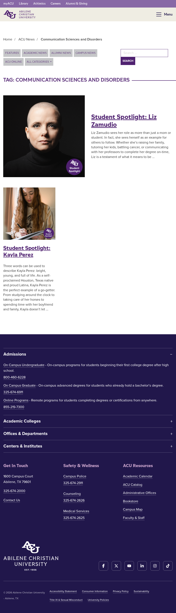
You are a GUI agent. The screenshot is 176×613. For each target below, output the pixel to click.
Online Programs (15, 400)
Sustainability (141, 591)
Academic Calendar (137, 476)
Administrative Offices (139, 493)
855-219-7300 (13, 407)
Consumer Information (95, 591)
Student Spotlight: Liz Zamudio (124, 121)
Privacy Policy (121, 591)
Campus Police (74, 476)
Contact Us (11, 500)
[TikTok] (168, 566)
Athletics (39, 3)
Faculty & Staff (133, 518)
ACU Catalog (132, 485)
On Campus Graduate (19, 385)
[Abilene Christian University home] (19, 14)
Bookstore (130, 501)
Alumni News (61, 53)
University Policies (98, 599)
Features (12, 53)
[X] (116, 566)
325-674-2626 (74, 500)
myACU (8, 3)
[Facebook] (103, 566)
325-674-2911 (73, 483)
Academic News (35, 53)
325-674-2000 (14, 491)
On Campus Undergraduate (23, 365)
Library (23, 3)
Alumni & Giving (76, 3)
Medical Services (76, 511)
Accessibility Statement (63, 591)
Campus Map (133, 509)
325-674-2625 (74, 518)
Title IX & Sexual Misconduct (66, 599)
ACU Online (13, 61)
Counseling (72, 494)
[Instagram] (155, 566)
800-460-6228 (14, 377)
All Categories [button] (38, 61)
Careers (56, 3)
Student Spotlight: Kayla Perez (26, 251)
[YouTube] (129, 566)
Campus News (86, 53)
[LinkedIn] (142, 566)
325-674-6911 (13, 392)
